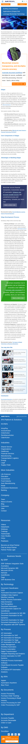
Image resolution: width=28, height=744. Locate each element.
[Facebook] (19, 734)
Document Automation (9, 606)
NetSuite (4, 573)
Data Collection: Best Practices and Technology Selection (19, 390)
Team (3, 499)
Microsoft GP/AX (7, 570)
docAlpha (4, 424)
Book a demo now (17, 84)
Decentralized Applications (6, 399)
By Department (7, 714)
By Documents (7, 690)
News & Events (6, 502)
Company (5, 495)
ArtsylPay (4, 428)
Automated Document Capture (12, 593)
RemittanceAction (7, 435)
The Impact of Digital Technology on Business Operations (20, 368)
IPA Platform (6, 420)
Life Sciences (6, 474)
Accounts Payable (7, 718)
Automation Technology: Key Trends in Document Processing (20, 375)
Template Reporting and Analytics (13, 654)
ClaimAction (5, 437)
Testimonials (5, 534)
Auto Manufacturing (8, 483)
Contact (4, 511)
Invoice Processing (8, 693)
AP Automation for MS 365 (10, 642)
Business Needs (14, 556)
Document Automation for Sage (12, 620)
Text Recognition (7, 604)
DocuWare (5, 731)
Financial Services (7, 453)
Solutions (18, 420)
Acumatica (5, 566)
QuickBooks (5, 575)
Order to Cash (6, 723)
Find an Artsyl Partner (9, 547)
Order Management (8, 644)
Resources (5, 520)
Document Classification (9, 588)
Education (4, 476)
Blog (2, 504)
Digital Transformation (9, 651)
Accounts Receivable (8, 720)
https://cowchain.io (7, 104)
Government (5, 479)
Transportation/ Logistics (10, 458)
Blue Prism (5, 685)
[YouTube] (9, 734)
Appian (3, 680)
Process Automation (8, 649)
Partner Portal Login (8, 550)
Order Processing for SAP (10, 705)
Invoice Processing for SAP (11, 703)
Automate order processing (13, 290)
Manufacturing (6, 456)
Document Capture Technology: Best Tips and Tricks (19, 353)
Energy (3, 460)
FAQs (3, 538)
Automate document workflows (12, 72)
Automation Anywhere (9, 683)
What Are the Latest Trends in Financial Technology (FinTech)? (20, 360)
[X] (12, 734)
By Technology (7, 584)
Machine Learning (7, 597)
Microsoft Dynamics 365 (9, 568)
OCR (3, 590)
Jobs (2, 508)
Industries (5, 443)
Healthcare (5, 451)
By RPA (4, 677)
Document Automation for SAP (12, 622)
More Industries (7, 470)
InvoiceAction (6, 431)
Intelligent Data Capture (9, 595)
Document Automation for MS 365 (13, 613)
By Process (6, 629)
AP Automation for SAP (9, 635)
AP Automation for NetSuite (11, 638)
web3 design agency (22, 228)
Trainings (4, 531)
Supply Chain (6, 465)
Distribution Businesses (9, 488)
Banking (4, 490)
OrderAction (5, 433)
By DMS (4, 727)
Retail (3, 486)
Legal (3, 463)
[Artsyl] (10, 1)
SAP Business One (8, 579)
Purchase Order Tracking (10, 696)
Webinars (4, 529)
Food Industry (6, 481)
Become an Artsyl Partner (10, 545)
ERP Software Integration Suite (12, 563)
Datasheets (5, 527)
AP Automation (6, 633)
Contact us (22, 4)
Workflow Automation (8, 647)
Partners (4, 541)
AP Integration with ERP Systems (13, 624)
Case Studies (6, 536)
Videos (3, 524)
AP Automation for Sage (9, 640)
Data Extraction (6, 602)
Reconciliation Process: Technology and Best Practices (19, 382)
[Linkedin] (16, 734)
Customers (5, 506)
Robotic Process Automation (11, 599)
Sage (3, 577)
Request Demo (6, 4)
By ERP (4, 560)
